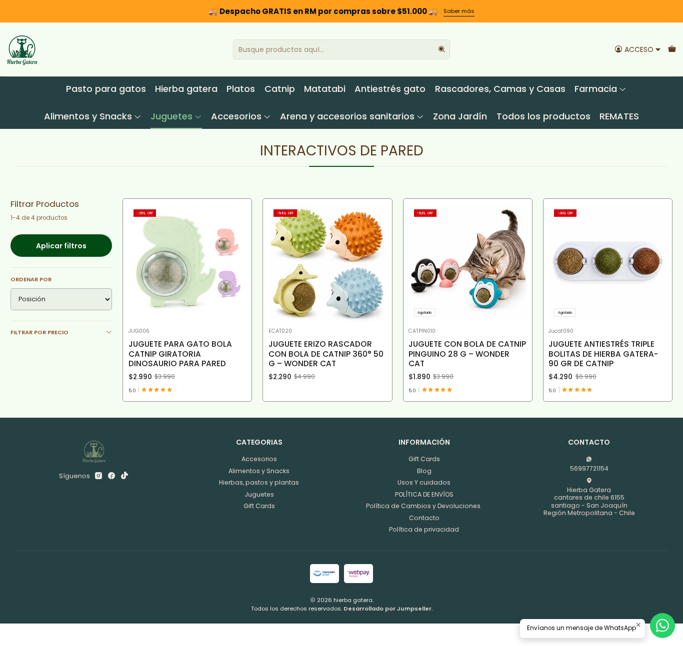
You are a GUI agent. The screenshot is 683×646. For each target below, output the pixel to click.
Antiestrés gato (390, 88)
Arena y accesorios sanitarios (347, 116)
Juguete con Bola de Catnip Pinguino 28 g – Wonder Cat (467, 354)
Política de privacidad (424, 529)
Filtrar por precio (39, 332)
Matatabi (325, 88)
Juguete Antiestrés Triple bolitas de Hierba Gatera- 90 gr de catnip (603, 354)
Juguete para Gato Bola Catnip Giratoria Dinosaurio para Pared (180, 354)
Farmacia (595, 88)
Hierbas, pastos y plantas (259, 482)
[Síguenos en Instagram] (98, 476)
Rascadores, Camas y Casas (500, 88)
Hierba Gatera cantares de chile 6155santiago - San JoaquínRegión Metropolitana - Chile (589, 501)
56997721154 (589, 468)
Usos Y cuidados (424, 482)
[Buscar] (441, 49)
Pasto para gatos (106, 88)
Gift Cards (259, 506)
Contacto (424, 518)
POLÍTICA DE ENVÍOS (424, 494)
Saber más (459, 11)
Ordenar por (31, 279)
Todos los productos (543, 116)
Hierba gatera (186, 88)
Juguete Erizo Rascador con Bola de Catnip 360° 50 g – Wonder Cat (326, 354)
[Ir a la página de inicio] (22, 49)
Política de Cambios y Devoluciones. (424, 506)
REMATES (619, 116)
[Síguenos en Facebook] (111, 476)
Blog (424, 471)
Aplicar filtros (61, 246)
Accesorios (236, 116)
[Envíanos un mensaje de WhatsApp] (662, 625)
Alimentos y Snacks (88, 116)
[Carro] (672, 49)
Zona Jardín (460, 116)
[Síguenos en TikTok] (124, 476)
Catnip (279, 88)
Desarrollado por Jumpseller (388, 609)
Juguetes (171, 116)
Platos (240, 88)
